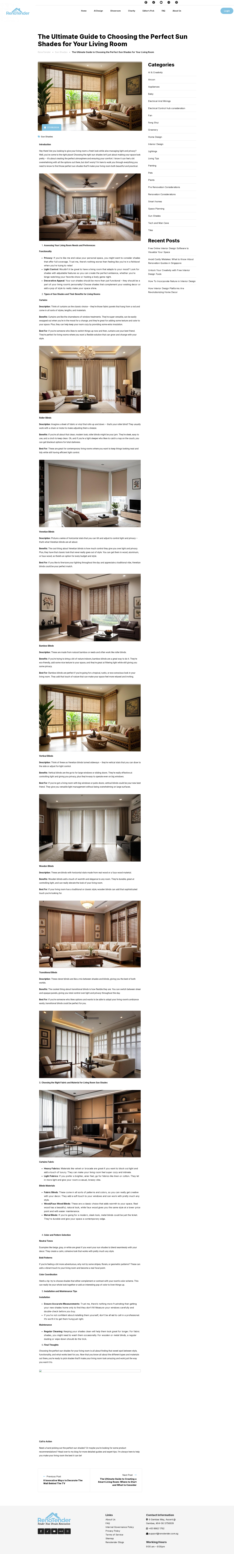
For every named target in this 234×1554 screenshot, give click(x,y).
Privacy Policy (112, 1531)
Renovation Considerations (162, 194)
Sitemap (109, 1538)
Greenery (153, 129)
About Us (177, 11)
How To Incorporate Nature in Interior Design (172, 281)
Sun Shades (47, 136)
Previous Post (54, 1476)
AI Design (98, 11)
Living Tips (153, 158)
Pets (150, 172)
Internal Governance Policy (119, 1527)
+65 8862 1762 (156, 1528)
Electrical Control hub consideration (166, 108)
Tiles (150, 230)
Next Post (127, 1475)
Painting (152, 165)
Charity (131, 11)
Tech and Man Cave (158, 223)
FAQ (163, 11)
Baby (150, 94)
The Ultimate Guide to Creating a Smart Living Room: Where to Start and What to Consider (117, 1482)
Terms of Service (114, 1534)
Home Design (155, 137)
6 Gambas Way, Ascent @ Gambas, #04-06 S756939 (161, 1521)
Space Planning (156, 208)
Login (227, 10)
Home (84, 11)
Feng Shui (153, 122)
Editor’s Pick (148, 11)
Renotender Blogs (114, 1542)
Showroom (115, 11)
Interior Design (155, 144)
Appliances (154, 86)
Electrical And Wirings (159, 101)
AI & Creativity (155, 72)
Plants (151, 180)
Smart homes (155, 201)
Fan (150, 115)
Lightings (152, 151)
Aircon (151, 79)
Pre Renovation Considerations (164, 187)
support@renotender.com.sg (163, 1533)
